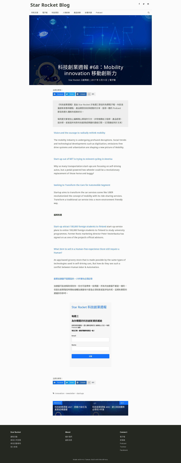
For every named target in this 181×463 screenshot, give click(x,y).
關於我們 (68, 437)
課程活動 (13, 437)
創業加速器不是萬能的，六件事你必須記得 (73, 278)
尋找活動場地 (15, 443)
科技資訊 (55, 12)
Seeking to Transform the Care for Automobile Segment (82, 185)
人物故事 (66, 12)
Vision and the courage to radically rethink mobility (79, 132)
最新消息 (68, 440)
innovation (59, 393)
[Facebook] (139, 4)
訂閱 (90, 356)
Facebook (124, 450)
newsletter (70, 393)
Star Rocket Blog (50, 5)
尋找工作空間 (15, 440)
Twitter (123, 447)
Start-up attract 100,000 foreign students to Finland (80, 226)
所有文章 (34, 12)
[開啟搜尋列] (148, 12)
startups (80, 393)
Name (74, 345)
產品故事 (77, 12)
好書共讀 (88, 12)
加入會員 (13, 447)
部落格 (122, 440)
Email (74, 336)
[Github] (148, 4)
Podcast (99, 12)
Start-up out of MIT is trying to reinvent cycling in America (83, 159)
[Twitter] (143, 4)
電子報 (45, 12)
